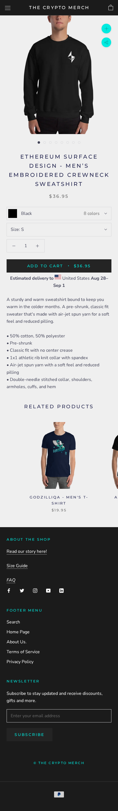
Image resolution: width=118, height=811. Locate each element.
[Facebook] (9, 590)
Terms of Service (23, 652)
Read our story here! (27, 551)
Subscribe (29, 734)
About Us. (17, 642)
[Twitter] (22, 590)
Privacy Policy (20, 662)
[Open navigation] (7, 8)
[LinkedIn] (61, 590)
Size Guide (17, 566)
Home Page (18, 632)
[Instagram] (35, 590)
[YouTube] (48, 590)
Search (13, 622)
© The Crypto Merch (59, 763)
